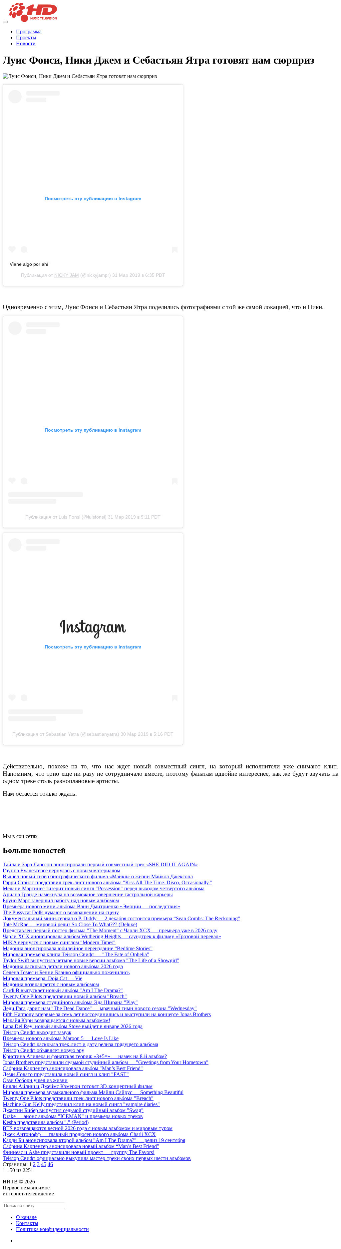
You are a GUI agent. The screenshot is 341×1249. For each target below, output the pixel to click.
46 (50, 1164)
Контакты (27, 1223)
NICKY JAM (66, 275)
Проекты (26, 37)
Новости (26, 43)
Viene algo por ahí (29, 264)
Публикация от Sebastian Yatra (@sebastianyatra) (65, 734)
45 (43, 1164)
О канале (26, 1217)
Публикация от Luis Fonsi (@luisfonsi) (66, 517)
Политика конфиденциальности (52, 1229)
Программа (29, 31)
